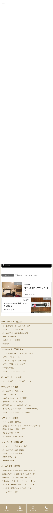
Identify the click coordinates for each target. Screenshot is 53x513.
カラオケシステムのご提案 (12, 402)
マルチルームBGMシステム (13, 436)
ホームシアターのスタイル (12, 391)
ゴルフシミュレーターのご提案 (14, 398)
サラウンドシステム (10, 395)
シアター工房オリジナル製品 (13, 364)
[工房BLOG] (12, 289)
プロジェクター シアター (12, 470)
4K (8, 477)
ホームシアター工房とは (11, 322)
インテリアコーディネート (12, 433)
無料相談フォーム (9, 461)
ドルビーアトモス (18, 477)
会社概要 (5, 344)
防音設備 (17, 485)
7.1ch (4, 481)
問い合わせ (33, 510)
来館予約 (20, 510)
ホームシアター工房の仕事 (12, 329)
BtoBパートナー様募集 (11, 340)
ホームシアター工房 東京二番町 (14, 446)
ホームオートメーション (11, 377)
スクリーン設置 (13, 474)
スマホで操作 (21, 488)
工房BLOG (18, 275)
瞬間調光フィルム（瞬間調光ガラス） (17, 405)
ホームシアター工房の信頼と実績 (15, 333)
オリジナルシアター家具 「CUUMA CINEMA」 (20, 409)
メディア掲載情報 (9, 337)
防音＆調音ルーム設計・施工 (13, 429)
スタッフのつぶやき (31, 275)
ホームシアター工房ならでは (13, 349)
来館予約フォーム (9, 457)
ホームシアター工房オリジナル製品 (16, 412)
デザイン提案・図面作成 (11, 422)
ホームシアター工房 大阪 (12, 453)
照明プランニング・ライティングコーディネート (21, 426)
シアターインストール (11, 357)
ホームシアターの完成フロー (13, 371)
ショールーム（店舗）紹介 (12, 442)
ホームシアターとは (9, 387)
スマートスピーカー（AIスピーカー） (17, 381)
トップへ (6, 510)
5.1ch (28, 477)
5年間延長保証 (8, 368)
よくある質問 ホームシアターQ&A (16, 326)
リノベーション (12, 492)
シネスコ (26, 485)
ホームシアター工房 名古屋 (13, 450)
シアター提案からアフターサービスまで (18, 353)
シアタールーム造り (9, 418)
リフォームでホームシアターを (14, 361)
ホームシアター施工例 (10, 466)
